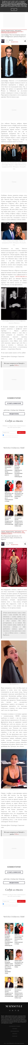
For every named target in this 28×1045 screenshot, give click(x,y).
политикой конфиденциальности (10, 437)
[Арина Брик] (3, 40)
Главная (3, 30)
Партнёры (14, 1028)
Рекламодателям (15, 1031)
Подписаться (21, 432)
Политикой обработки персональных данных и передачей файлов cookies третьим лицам (14, 4)
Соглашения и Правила (14, 1026)
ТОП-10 (16, 365)
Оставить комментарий (14, 403)
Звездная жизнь (10, 30)
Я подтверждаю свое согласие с (11, 436)
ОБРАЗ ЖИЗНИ (18, 30)
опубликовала (21, 276)
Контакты (14, 1033)
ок (14, 9)
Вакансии (14, 1036)
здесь (25, 6)
